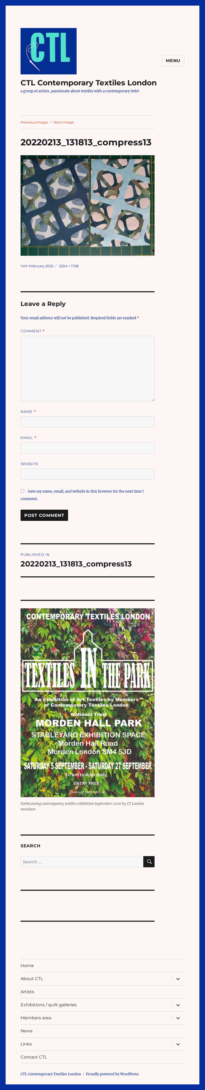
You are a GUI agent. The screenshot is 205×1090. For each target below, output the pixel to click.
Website (30, 464)
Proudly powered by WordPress (112, 1074)
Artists (27, 991)
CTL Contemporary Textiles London (89, 82)
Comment (33, 331)
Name (28, 411)
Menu (173, 60)
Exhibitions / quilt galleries (49, 1004)
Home (27, 965)
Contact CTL (34, 1057)
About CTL (32, 978)
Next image (63, 122)
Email (29, 438)
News (27, 1030)
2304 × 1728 (68, 266)
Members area (36, 1017)
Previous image (34, 122)
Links (26, 1044)
